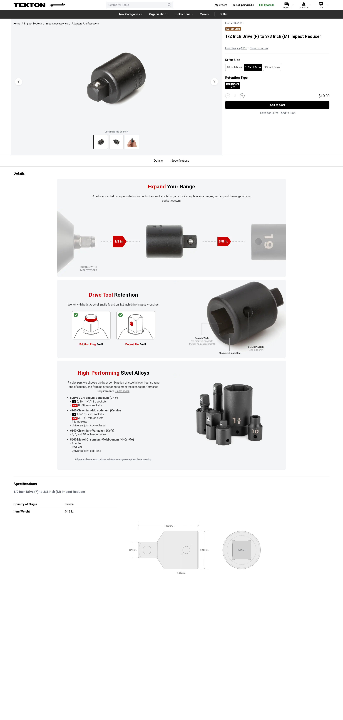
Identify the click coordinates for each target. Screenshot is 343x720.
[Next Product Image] (214, 81)
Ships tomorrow (259, 48)
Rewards (269, 5)
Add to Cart (277, 105)
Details (158, 160)
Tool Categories (129, 14)
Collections (182, 14)
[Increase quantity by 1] (242, 95)
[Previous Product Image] (18, 81)
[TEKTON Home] (39, 5)
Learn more (122, 391)
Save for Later (269, 113)
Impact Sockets (33, 23)
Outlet (223, 14)
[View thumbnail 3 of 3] (132, 142)
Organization (157, 14)
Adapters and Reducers (85, 23)
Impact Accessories (57, 23)
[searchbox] (139, 5)
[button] (116, 78)
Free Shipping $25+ (243, 5)
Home (17, 23)
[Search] (169, 5)
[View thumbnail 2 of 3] (116, 142)
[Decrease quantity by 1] (227, 95)
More (203, 14)
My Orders (221, 5)
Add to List (288, 113)
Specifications (180, 160)
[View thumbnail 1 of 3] (101, 142)
